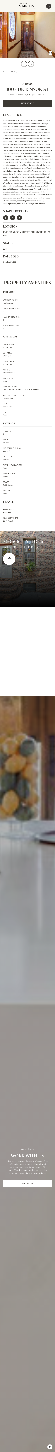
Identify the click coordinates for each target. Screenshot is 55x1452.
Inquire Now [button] (28, 103)
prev (24, 64)
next (31, 64)
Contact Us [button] (27, 1184)
